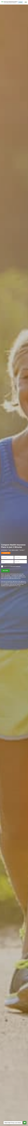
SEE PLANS (5, 570)
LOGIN (20, 2)
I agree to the (12, 566)
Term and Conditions (15, 566)
